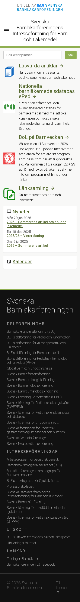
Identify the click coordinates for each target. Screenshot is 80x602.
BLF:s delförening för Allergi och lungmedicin (39, 337)
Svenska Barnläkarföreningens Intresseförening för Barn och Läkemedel (40, 31)
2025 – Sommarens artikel (27, 246)
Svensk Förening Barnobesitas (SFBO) (34, 397)
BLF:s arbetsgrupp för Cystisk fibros (33, 481)
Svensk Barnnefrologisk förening (30, 386)
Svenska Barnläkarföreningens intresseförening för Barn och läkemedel (35, 494)
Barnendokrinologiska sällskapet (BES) (34, 465)
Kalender (22, 261)
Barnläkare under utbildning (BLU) (31, 332)
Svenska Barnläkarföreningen (40, 305)
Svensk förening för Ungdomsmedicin (34, 422)
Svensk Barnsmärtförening (26, 502)
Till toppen (62, 587)
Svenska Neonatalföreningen (27, 438)
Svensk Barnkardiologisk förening (31, 380)
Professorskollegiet (20, 486)
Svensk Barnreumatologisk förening (32, 391)
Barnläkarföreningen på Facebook (31, 564)
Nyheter (21, 211)
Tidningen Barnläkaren (23, 559)
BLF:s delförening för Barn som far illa (34, 353)
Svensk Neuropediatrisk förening (30, 444)
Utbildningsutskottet (21, 543)
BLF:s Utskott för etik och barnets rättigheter (38, 537)
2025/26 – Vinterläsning (25, 236)
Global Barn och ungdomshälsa (29, 368)
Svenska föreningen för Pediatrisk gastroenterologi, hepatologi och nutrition (36, 430)
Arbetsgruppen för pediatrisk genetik (33, 459)
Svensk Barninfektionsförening (29, 374)
